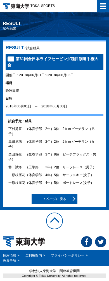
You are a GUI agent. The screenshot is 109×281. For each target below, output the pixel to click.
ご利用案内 (33, 255)
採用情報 (9, 255)
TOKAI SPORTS (42, 6)
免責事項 (9, 260)
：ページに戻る (54, 199)
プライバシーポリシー (67, 255)
